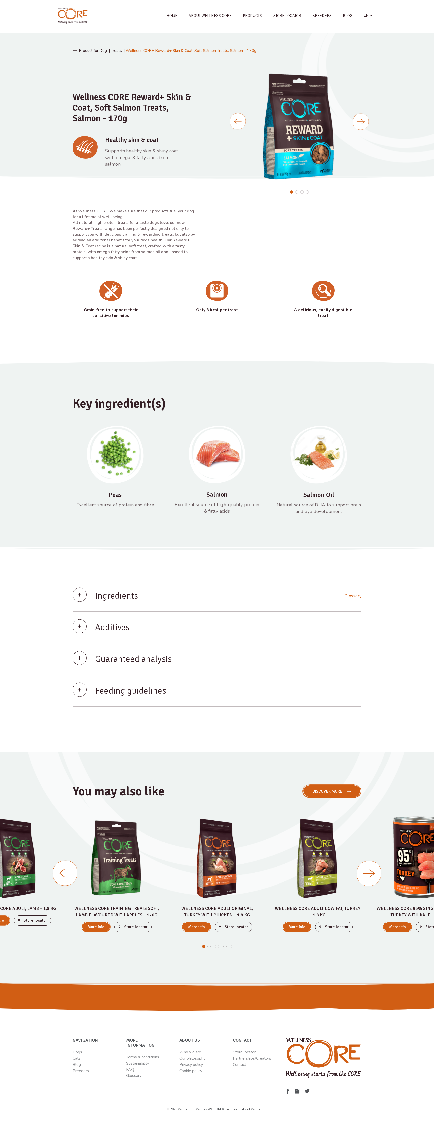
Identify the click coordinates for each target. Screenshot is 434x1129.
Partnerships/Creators (252, 1058)
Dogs (77, 1052)
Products (252, 15)
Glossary (353, 596)
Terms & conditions (142, 1057)
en (368, 15)
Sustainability (137, 1063)
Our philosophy (192, 1058)
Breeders (322, 15)
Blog (347, 15)
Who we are (190, 1052)
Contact (239, 1064)
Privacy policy (191, 1064)
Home (172, 15)
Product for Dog (93, 50)
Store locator (287, 15)
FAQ (130, 1069)
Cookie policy (190, 1071)
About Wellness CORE (210, 15)
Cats (77, 1058)
